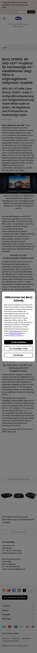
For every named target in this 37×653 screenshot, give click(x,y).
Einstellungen (18, 355)
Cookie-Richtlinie (15, 333)
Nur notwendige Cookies (18, 349)
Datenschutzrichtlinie (17, 335)
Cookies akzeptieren (18, 342)
